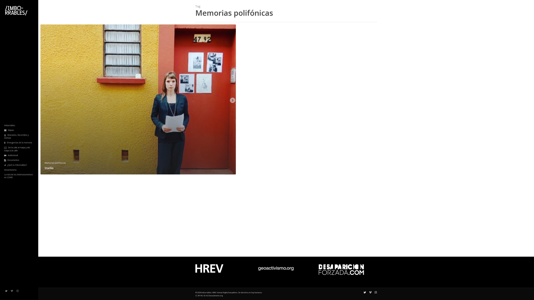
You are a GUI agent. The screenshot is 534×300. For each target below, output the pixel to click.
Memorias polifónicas (55, 163)
